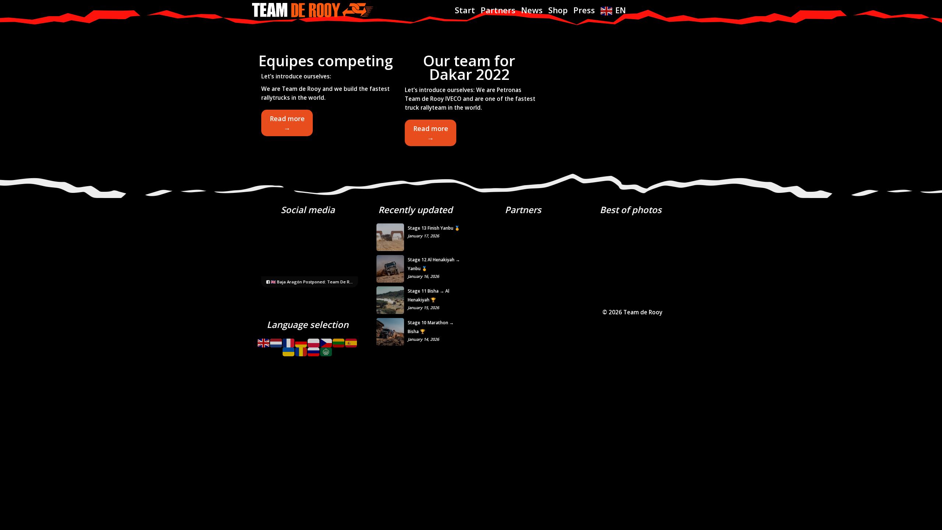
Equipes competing (325, 60)
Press (584, 9)
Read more (291, 125)
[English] (264, 340)
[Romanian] (301, 349)
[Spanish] (351, 340)
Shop (558, 9)
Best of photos (631, 210)
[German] (301, 340)
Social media (308, 210)
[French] (289, 340)
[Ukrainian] (289, 349)
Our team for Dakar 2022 (469, 67)
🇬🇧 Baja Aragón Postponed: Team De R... (311, 282)
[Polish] (314, 340)
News (532, 9)
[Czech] (326, 340)
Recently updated (415, 210)
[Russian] (314, 349)
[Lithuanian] (339, 340)
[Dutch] (276, 340)
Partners (498, 9)
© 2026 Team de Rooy (632, 312)
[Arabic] (326, 349)
